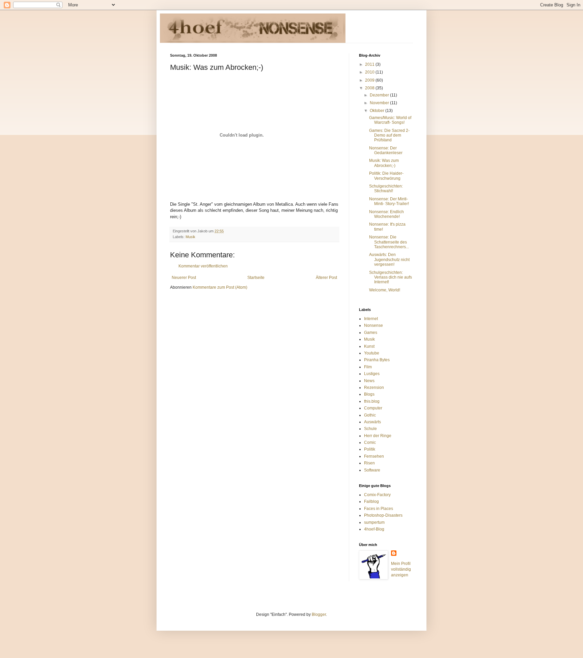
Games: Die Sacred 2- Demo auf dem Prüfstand (389, 135)
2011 (370, 64)
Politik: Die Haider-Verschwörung (386, 175)
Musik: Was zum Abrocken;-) (384, 163)
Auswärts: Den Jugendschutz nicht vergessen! (389, 259)
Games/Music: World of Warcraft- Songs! (390, 120)
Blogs (369, 394)
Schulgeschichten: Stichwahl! (386, 188)
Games (370, 332)
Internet (371, 318)
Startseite (256, 277)
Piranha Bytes (377, 359)
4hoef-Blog (374, 529)
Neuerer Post (184, 277)
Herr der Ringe (377, 435)
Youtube (371, 353)
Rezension (374, 387)
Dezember (380, 95)
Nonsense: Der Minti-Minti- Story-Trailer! (389, 201)
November (380, 103)
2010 (370, 72)
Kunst (369, 346)
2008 (370, 88)
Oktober (377, 110)
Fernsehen (374, 456)
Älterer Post (326, 277)
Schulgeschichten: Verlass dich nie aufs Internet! (390, 277)
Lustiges (372, 373)
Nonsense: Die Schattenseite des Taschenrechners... (389, 242)
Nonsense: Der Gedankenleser (385, 150)
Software (372, 470)
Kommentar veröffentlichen (203, 266)
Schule (370, 428)
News (369, 380)
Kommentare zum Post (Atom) (220, 287)
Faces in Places (378, 508)
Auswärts (372, 422)
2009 (370, 80)
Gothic (370, 415)
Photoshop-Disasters (383, 515)
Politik (369, 449)
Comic (370, 442)
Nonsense (373, 325)
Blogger (319, 614)
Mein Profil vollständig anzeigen (401, 569)
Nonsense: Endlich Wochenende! (386, 214)
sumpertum (374, 522)
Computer (373, 408)
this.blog (372, 401)
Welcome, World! (384, 290)
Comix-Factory (377, 494)
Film (368, 367)
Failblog (371, 501)
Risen (369, 463)
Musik (190, 237)
